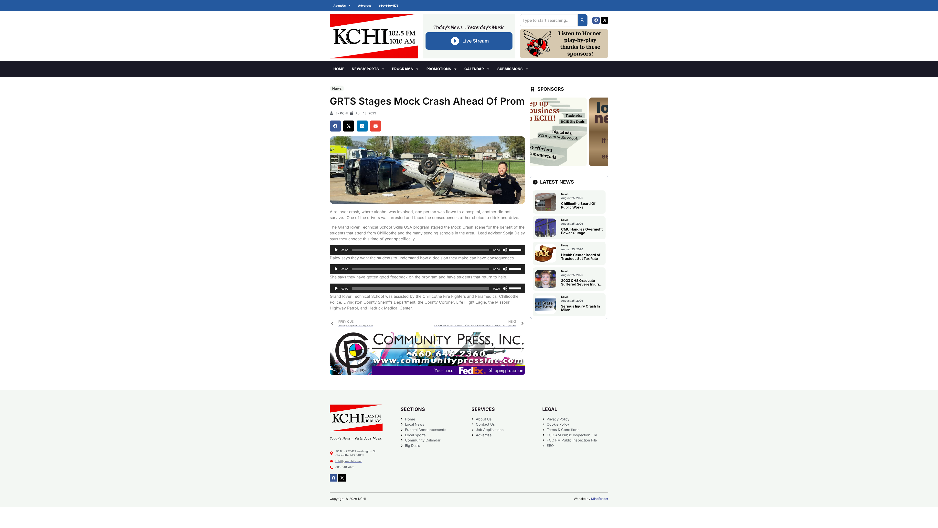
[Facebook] (596, 20)
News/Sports (365, 69)
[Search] (582, 20)
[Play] (336, 250)
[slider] (516, 249)
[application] (427, 250)
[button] (335, 126)
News (337, 88)
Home (338, 69)
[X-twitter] (604, 20)
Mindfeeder (599, 499)
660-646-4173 (388, 5)
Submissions (510, 69)
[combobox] (549, 20)
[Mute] (505, 250)
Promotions (438, 69)
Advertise (365, 5)
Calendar (474, 69)
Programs (402, 69)
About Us (339, 5)
